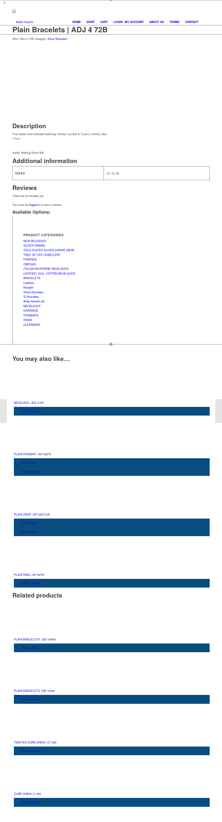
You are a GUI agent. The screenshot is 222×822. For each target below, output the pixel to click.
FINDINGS (30, 259)
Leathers (28, 283)
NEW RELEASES (34, 241)
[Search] (205, 21)
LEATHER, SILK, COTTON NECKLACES (49, 273)
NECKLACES (32, 306)
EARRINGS (30, 310)
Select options (30, 411)
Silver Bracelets (57, 39)
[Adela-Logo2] (22, 21)
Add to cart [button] (28, 462)
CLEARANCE (32, 325)
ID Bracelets (31, 297)
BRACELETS (31, 278)
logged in (34, 205)
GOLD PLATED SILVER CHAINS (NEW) (48, 250)
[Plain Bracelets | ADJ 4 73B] (218, 411)
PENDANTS (31, 315)
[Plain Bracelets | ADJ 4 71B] (3, 411)
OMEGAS (29, 264)
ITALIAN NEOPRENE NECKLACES (46, 269)
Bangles (28, 287)
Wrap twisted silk (34, 301)
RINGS (27, 320)
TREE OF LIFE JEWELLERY (41, 255)
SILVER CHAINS (34, 245)
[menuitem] (77, 21)
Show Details (29, 471)
